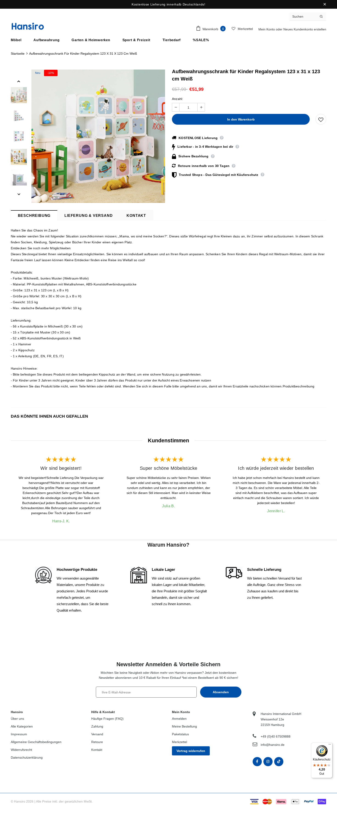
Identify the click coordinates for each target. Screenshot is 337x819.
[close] (324, 4)
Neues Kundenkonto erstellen (304, 29)
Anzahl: (177, 99)
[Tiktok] (278, 761)
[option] (98, 136)
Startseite (18, 53)
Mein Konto (267, 29)
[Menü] (329, 745)
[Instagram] (268, 761)
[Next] (19, 194)
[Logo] (28, 26)
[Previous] (19, 81)
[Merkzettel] (320, 119)
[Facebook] (257, 761)
